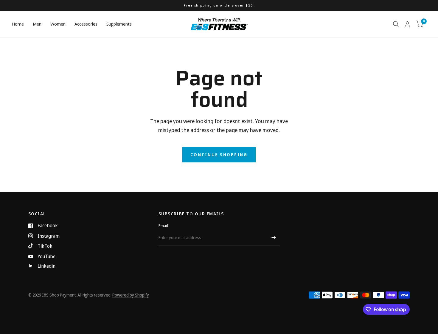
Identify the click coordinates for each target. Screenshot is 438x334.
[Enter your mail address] (273, 237)
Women (58, 24)
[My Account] (407, 24)
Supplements (119, 24)
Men (37, 24)
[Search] (396, 24)
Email (163, 225)
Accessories (85, 24)
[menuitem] (20, 24)
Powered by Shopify (130, 295)
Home (18, 24)
